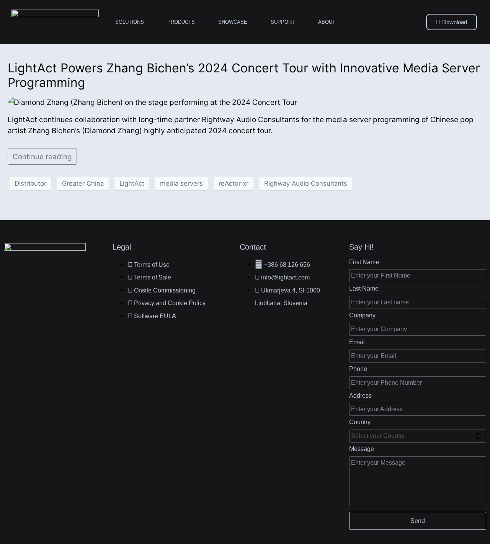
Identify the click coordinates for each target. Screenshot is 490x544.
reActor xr (233, 183)
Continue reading (42, 156)
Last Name (364, 288)
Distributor (30, 183)
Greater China (83, 183)
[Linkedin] (30, 277)
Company (362, 315)
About (326, 22)
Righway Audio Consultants (305, 183)
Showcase (232, 22)
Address (360, 395)
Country (360, 422)
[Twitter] (49, 277)
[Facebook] (12, 277)
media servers (181, 183)
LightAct (131, 183)
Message (361, 449)
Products (181, 22)
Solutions (129, 22)
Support (283, 22)
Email (357, 342)
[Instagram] (67, 277)
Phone (358, 369)
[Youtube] (86, 277)
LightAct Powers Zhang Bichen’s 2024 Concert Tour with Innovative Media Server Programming (244, 75)
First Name (364, 262)
